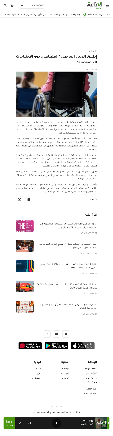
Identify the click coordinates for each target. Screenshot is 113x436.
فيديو (38, 369)
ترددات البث (91, 378)
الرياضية (65, 374)
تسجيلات (36, 378)
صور (39, 374)
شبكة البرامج (90, 369)
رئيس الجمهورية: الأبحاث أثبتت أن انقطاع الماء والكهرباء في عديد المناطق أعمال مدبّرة (68, 246)
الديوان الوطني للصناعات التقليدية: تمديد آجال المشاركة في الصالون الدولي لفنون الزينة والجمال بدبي (68, 226)
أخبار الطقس (90, 389)
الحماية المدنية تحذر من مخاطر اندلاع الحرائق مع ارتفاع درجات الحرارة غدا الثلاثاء (68, 307)
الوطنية (92, 51)
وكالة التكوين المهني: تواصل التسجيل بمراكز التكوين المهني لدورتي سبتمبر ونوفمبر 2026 (68, 266)
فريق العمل (91, 374)
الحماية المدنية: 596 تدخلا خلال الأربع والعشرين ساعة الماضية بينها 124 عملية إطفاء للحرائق (67, 286)
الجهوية (65, 378)
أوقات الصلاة (90, 394)
